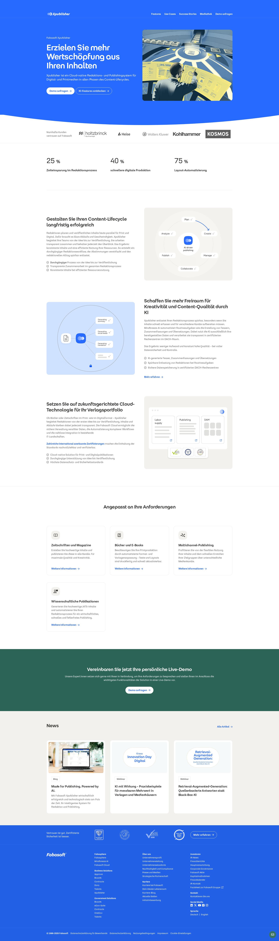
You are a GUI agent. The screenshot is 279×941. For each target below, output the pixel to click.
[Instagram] (207, 905)
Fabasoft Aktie (197, 872)
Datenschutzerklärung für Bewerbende (88, 933)
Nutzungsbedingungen (144, 933)
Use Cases (170, 14)
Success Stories (187, 14)
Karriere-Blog (148, 892)
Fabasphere (100, 857)
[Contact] (272, 934)
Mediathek (206, 14)
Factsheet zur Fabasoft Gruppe (206, 887)
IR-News (194, 857)
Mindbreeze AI (101, 861)
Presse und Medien (151, 872)
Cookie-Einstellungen (180, 933)
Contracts (99, 881)
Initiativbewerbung (151, 900)
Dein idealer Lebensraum (154, 889)
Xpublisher (99, 892)
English (204, 914)
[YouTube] (199, 905)
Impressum (162, 933)
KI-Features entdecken (92, 91)
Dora (96, 885)
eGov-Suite (99, 905)
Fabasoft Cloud (102, 865)
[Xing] (203, 905)
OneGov (98, 913)
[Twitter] (195, 905)
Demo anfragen (224, 14)
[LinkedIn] (191, 905)
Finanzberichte (197, 861)
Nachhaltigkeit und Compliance (157, 869)
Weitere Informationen (63, 568)
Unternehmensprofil (152, 857)
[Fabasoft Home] (56, 854)
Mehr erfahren (152, 376)
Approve (98, 874)
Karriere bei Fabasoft (152, 885)
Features (156, 14)
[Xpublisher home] (59, 14)
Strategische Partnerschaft (155, 876)
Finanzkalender (197, 880)
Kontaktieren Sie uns (200, 896)
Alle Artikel (223, 726)
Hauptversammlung (200, 865)
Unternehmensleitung (152, 861)
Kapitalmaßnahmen (200, 876)
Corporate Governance (201, 869)
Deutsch (194, 914)
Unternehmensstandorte (154, 865)
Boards (97, 878)
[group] (75, 777)
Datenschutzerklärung (120, 933)
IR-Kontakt (195, 883)
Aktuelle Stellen (149, 896)
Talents (97, 889)
